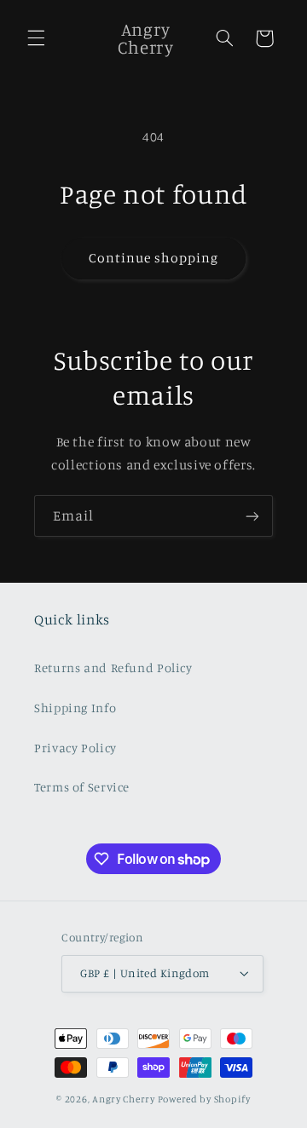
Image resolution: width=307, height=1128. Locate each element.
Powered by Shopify (204, 1099)
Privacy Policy (75, 747)
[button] (35, 38)
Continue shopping (154, 258)
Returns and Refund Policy (113, 667)
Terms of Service (82, 787)
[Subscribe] (252, 516)
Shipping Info (75, 707)
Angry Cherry (123, 1099)
